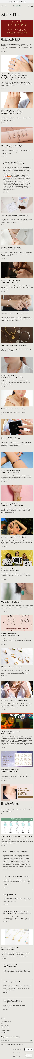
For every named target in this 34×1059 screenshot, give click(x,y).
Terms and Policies (17, 1052)
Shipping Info (4, 1026)
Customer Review (6, 1021)
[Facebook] (14, 1056)
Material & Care (5, 1028)
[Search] (5, 6)
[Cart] (32, 6)
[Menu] (2, 6)
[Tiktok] (20, 1056)
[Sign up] (31, 1040)
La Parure (19, 1049)
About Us (3, 1032)
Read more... (4, 51)
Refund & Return (5, 1030)
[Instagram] (17, 1056)
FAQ (2, 1023)
